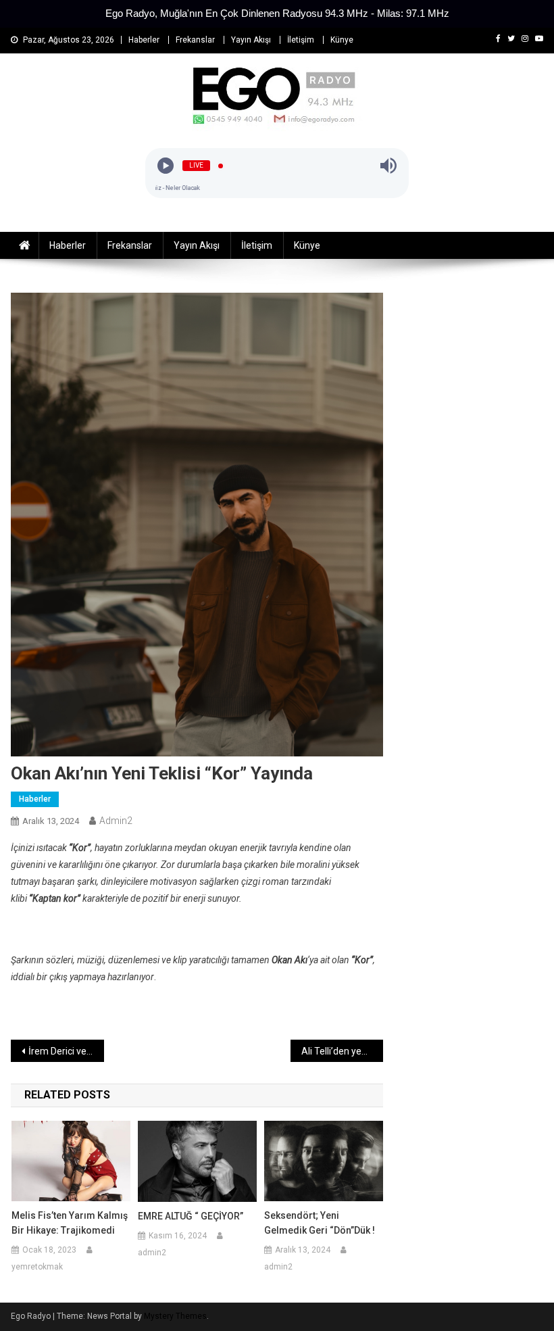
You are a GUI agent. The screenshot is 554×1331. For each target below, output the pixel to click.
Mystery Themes (175, 1316)
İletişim (300, 40)
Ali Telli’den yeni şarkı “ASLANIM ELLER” (342, 1051)
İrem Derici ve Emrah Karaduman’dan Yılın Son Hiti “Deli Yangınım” (66, 1051)
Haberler (143, 40)
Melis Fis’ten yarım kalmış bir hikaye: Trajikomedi (69, 1223)
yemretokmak (37, 1267)
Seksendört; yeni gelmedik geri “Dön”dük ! (319, 1223)
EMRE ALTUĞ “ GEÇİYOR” (190, 1216)
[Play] (165, 166)
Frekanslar (195, 40)
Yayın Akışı (251, 40)
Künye (341, 40)
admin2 (115, 820)
